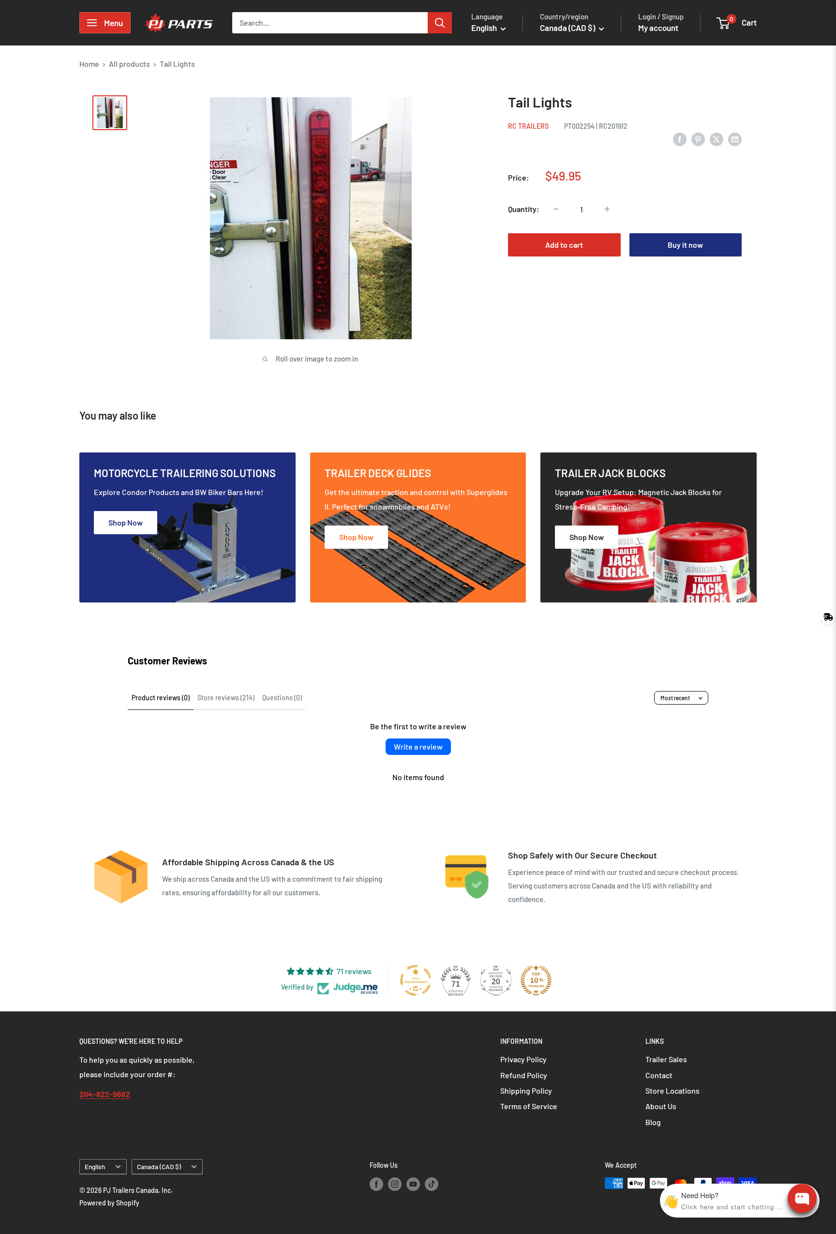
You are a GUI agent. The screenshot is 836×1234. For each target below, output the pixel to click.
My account (658, 27)
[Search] (440, 22)
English (95, 1166)
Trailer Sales (666, 1059)
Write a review (418, 746)
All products (129, 63)
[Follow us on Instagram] (395, 1184)
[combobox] (330, 22)
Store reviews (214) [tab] (225, 697)
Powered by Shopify (109, 1203)
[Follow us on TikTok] (431, 1184)
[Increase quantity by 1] (607, 209)
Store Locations (672, 1090)
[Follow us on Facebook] (376, 1184)
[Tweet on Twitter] (716, 138)
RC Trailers (528, 126)
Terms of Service (528, 1106)
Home (89, 63)
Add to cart (564, 244)
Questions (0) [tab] (282, 697)
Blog (653, 1122)
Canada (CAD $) (159, 1166)
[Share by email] (735, 138)
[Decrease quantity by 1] (556, 209)
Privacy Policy (523, 1059)
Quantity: (523, 208)
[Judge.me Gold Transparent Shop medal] (415, 980)
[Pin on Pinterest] (698, 138)
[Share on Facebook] (680, 138)
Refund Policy (523, 1075)
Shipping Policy (526, 1090)
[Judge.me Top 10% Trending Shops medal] (536, 980)
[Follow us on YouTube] (413, 1184)
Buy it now (685, 244)
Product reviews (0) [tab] (161, 697)
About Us (660, 1106)
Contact (658, 1075)
